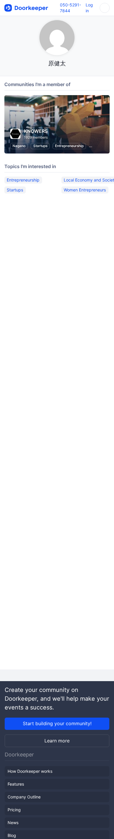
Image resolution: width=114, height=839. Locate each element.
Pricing (14, 809)
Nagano (19, 146)
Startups (40, 146)
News (13, 822)
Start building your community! (57, 723)
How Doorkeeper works (30, 771)
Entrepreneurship (69, 146)
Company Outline (24, 796)
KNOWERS (36, 131)
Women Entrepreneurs (85, 189)
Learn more (57, 741)
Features (16, 784)
